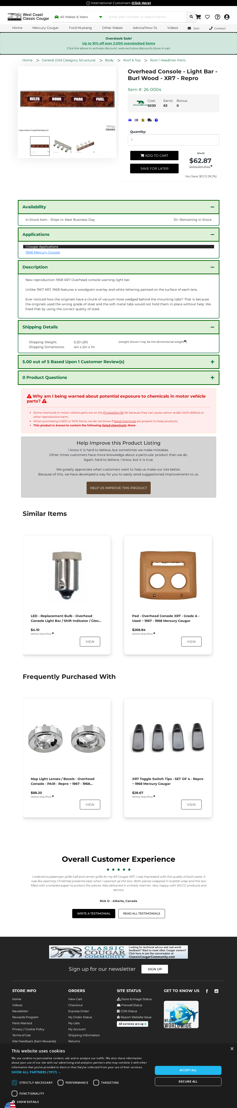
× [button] (232, 1049)
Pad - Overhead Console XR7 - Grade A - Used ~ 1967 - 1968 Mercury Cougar (166, 618)
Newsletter (20, 1011)
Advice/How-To (145, 28)
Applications (36, 234)
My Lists (74, 1023)
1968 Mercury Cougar (42, 252)
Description (35, 267)
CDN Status (128, 1011)
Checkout (75, 1005)
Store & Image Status (136, 999)
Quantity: (138, 132)
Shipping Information (84, 1035)
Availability (34, 206)
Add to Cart (156, 155)
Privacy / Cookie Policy (28, 1029)
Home (17, 28)
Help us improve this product (118, 488)
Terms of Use (21, 1035)
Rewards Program (25, 1017)
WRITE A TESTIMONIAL (93, 913)
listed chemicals (125, 421)
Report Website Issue (136, 1017)
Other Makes (112, 28)
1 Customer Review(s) (73, 361)
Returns (74, 1041)
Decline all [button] (188, 1081)
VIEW (89, 642)
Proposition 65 (113, 412)
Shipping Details (40, 327)
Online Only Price (200, 167)
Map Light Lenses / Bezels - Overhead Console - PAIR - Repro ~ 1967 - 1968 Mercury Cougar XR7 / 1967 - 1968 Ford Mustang (63, 781)
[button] (80, 1072)
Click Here (141, 3)
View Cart (75, 999)
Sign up (155, 969)
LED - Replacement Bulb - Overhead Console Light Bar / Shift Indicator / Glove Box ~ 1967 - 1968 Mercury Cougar (66, 618)
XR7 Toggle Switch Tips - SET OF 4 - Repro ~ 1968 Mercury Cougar (167, 781)
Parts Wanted (22, 1023)
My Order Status (80, 1017)
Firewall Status (131, 1005)
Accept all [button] (188, 1070)
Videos (172, 28)
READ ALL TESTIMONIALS (141, 913)
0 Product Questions (44, 377)
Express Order (78, 1011)
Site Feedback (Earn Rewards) (34, 1041)
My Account (77, 1029)
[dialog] (118, 1076)
